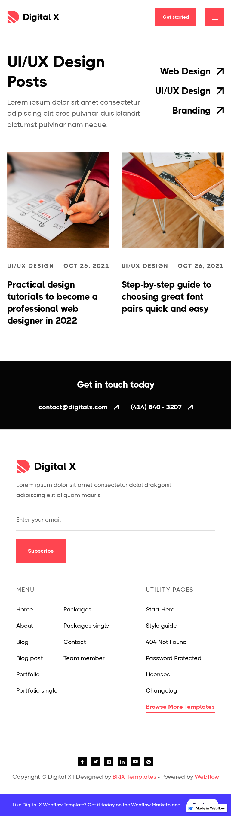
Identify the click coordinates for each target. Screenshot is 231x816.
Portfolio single (36, 690)
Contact (74, 642)
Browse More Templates (180, 707)
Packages (77, 609)
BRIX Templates (134, 776)
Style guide (161, 625)
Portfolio (28, 674)
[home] (33, 17)
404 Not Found (166, 642)
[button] (214, 17)
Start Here (160, 609)
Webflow (207, 776)
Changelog (161, 690)
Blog (22, 642)
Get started (176, 17)
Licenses (158, 674)
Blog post (29, 658)
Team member (84, 658)
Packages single (86, 625)
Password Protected (174, 658)
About (24, 625)
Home (24, 609)
